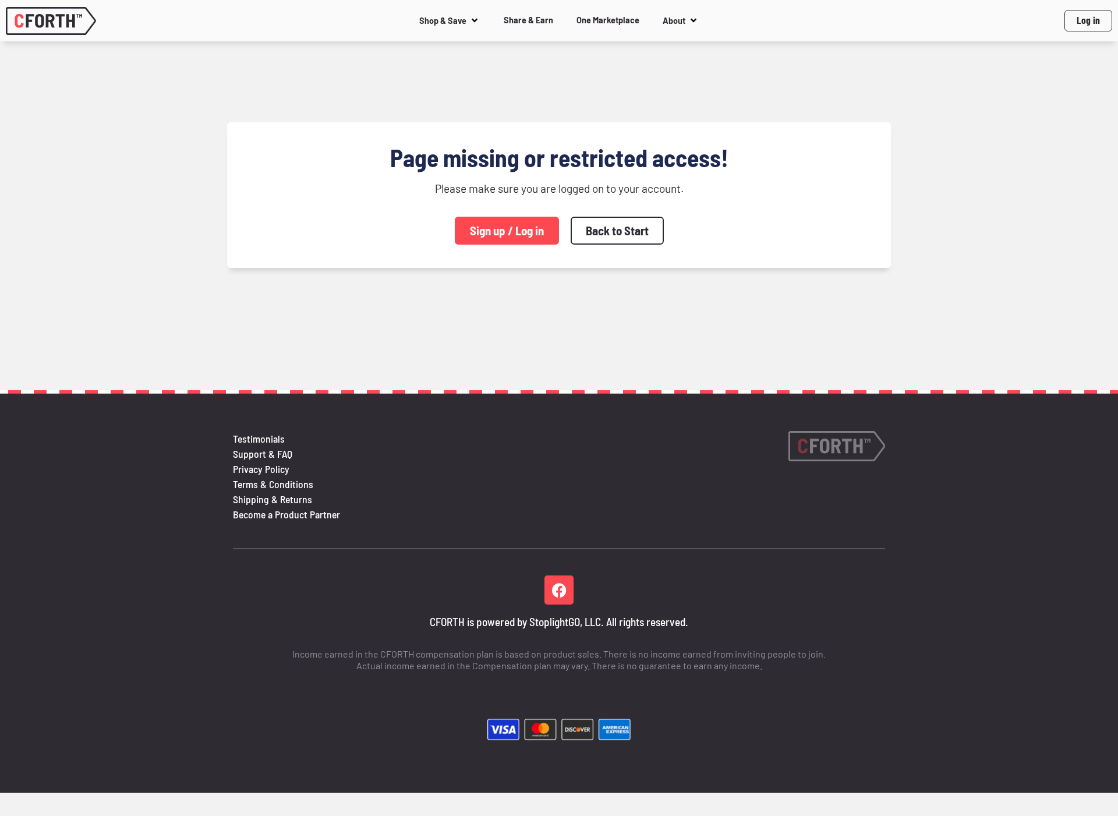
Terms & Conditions (273, 484)
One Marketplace (607, 20)
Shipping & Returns (272, 499)
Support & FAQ (262, 453)
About (674, 21)
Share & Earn (528, 20)
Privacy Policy (261, 468)
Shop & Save (442, 21)
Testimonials (259, 438)
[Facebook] (559, 590)
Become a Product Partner (286, 514)
